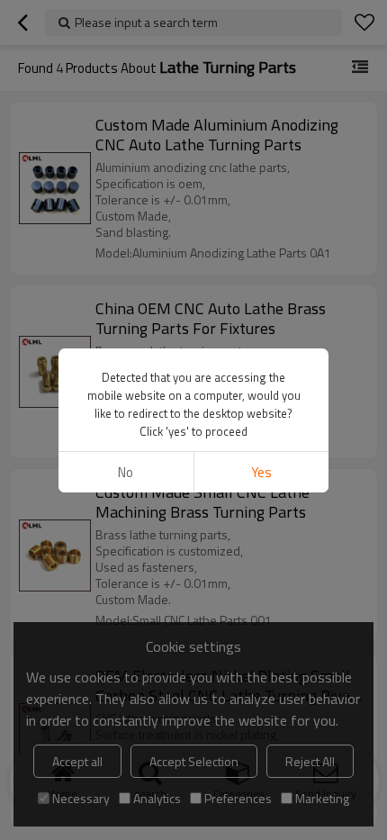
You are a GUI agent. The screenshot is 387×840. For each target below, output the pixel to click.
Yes (261, 472)
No (125, 472)
